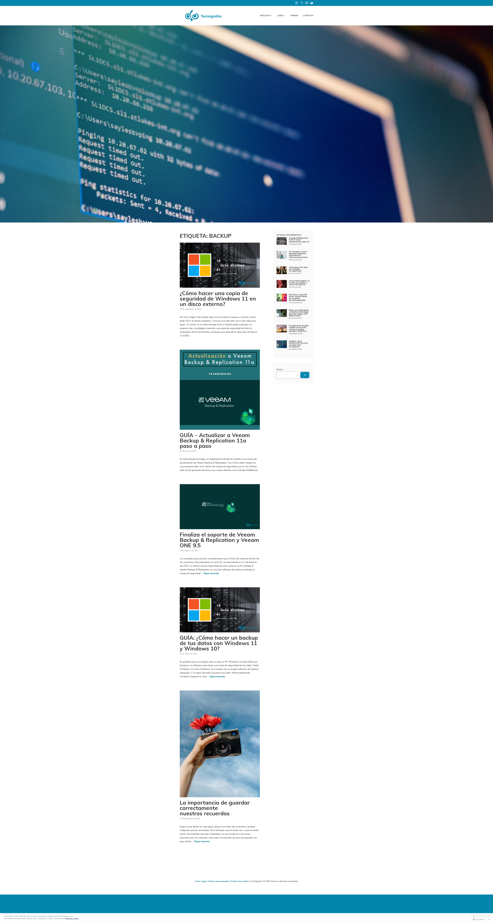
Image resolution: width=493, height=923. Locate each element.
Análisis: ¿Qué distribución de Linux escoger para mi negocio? (298, 344)
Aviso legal (200, 881)
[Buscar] (304, 375)
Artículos (265, 15)
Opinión (294, 15)
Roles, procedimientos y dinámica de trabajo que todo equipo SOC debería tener (299, 313)
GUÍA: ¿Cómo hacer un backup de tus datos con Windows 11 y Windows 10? (219, 643)
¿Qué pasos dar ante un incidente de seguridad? (298, 269)
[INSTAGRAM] (296, 3)
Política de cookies (240, 881)
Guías (280, 15)
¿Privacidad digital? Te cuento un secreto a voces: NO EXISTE (299, 283)
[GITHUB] (306, 3)
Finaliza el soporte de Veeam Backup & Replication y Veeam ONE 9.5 (219, 540)
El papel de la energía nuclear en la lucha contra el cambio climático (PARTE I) (298, 328)
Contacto (308, 15)
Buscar (280, 369)
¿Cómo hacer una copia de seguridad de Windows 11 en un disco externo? (218, 298)
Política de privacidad (219, 881)
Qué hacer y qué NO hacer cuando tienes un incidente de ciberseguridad (298, 297)
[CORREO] (311, 3)
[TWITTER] (301, 3)
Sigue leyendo (211, 573)
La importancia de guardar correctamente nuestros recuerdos (215, 808)
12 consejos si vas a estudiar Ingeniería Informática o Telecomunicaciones (298, 254)
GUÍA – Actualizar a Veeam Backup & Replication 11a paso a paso (215, 440)
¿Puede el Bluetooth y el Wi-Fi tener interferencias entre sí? (299, 240)
